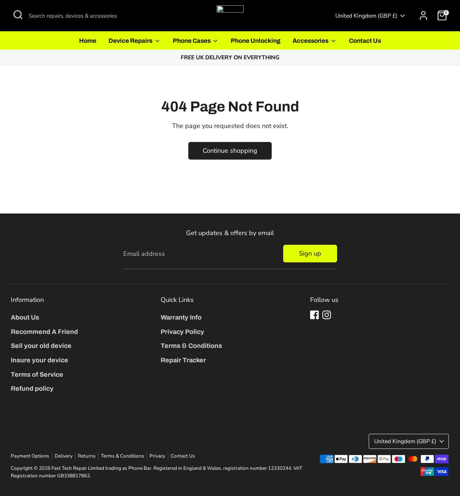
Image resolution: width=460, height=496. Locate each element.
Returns (87, 456)
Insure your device (39, 360)
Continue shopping (230, 150)
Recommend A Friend (44, 331)
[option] (230, 58)
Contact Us (365, 40)
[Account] (423, 15)
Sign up (310, 253)
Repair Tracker (183, 360)
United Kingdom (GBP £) (366, 16)
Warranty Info (181, 317)
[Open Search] (18, 15)
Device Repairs (131, 40)
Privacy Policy (182, 331)
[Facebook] (314, 315)
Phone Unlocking (255, 40)
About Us (25, 317)
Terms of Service (37, 374)
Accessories (311, 40)
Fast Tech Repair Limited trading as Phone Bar (101, 468)
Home (87, 40)
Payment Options (30, 456)
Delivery (64, 456)
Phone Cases (192, 40)
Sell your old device (41, 345)
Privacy (157, 456)
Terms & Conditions (191, 345)
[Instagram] (326, 315)
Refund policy (32, 388)
